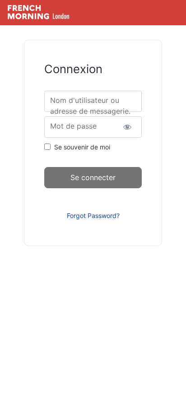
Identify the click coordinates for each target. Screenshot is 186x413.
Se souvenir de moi (82, 147)
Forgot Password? (93, 215)
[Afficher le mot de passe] (127, 127)
